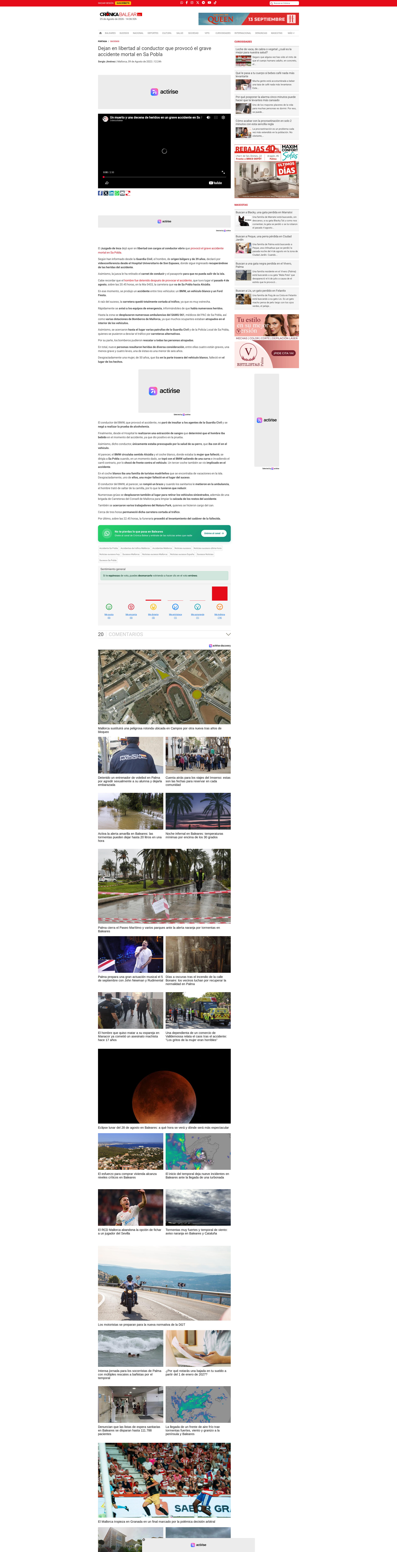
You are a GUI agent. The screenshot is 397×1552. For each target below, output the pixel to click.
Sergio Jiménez (107, 61)
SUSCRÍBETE (123, 3)
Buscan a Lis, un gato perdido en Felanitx (261, 290)
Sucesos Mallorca (131, 554)
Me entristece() (175, 616)
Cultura (166, 33)
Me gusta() (109, 616)
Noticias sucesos (183, 548)
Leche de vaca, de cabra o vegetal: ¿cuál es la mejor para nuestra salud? (264, 51)
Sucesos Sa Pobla (107, 560)
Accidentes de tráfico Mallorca (135, 548)
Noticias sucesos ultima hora (207, 548)
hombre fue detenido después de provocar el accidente (158, 280)
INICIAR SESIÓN (106, 3)
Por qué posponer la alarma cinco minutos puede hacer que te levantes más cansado (266, 98)
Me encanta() (131, 616)
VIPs (207, 33)
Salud (179, 33)
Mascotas (276, 33)
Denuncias (261, 33)
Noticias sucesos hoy (109, 554)
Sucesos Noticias (205, 554)
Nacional (138, 33)
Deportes (153, 33)
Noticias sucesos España (182, 554)
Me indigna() (219, 616)
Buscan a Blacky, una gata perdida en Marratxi (264, 212)
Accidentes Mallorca (162, 548)
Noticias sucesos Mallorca (154, 554)
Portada (102, 41)
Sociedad (193, 33)
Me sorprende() (197, 616)
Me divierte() (153, 616)
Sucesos (124, 33)
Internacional (242, 33)
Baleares (110, 33)
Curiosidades (223, 33)
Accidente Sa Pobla (108, 548)
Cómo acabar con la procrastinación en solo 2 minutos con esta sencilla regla (264, 122)
